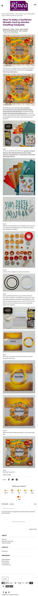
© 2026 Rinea (5, 594)
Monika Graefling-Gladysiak (10, 31)
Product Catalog (6, 543)
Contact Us (5, 551)
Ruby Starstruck (17, 111)
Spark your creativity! (7, 541)
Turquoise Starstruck (8, 109)
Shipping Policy (6, 559)
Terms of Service (6, 564)
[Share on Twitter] (13, 479)
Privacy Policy (5, 563)
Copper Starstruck (8, 111)
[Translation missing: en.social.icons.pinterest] (17, 479)
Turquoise (24, 31)
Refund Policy (5, 561)
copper (13, 29)
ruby (20, 31)
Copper (30, 109)
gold (21, 29)
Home (3, 13)
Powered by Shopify (13, 594)
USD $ (5, 579)
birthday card (6, 29)
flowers (17, 29)
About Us (4, 539)
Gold (16, 109)
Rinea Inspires (10, 13)
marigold (25, 29)
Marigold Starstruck (22, 109)
